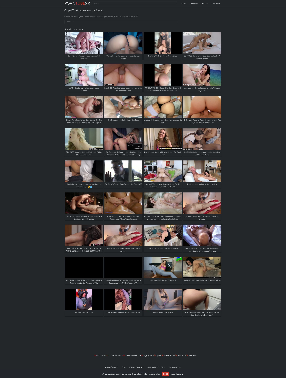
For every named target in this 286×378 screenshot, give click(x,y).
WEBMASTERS (175, 367)
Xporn (158, 355)
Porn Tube (182, 355)
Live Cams (216, 3)
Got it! (165, 374)
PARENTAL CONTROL (156, 367)
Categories (194, 3)
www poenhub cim (133, 355)
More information (177, 374)
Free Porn (193, 355)
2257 (124, 367)
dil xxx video (101, 355)
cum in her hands (116, 355)
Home (183, 3)
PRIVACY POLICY (136, 367)
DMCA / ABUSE (111, 367)
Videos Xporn (169, 355)
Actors (205, 3)
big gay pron (148, 355)
